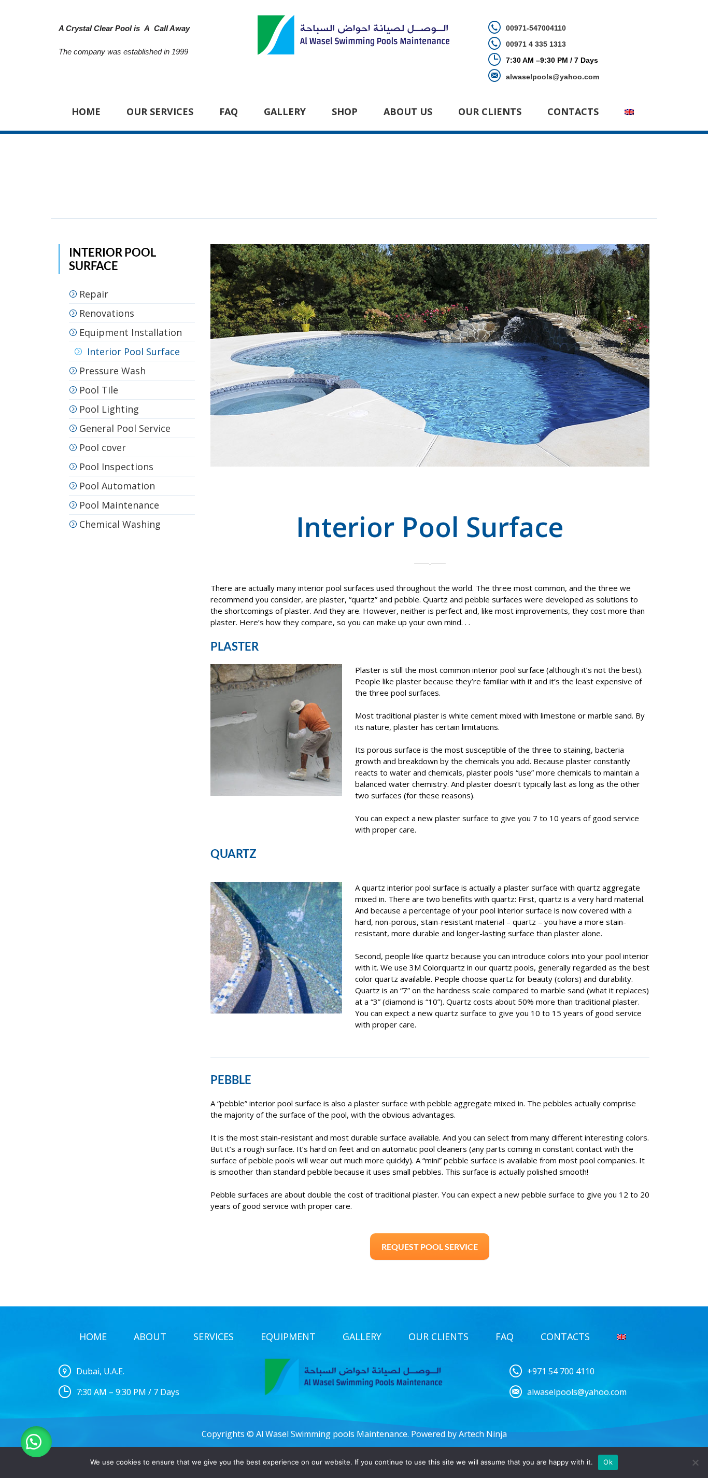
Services (213, 1336)
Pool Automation (117, 486)
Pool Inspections (116, 466)
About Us (408, 111)
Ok (608, 1462)
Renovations (106, 313)
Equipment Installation (130, 332)
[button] (36, 1441)
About (150, 1336)
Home (86, 111)
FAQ (228, 111)
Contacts (573, 111)
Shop (345, 111)
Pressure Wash (112, 370)
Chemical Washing (120, 524)
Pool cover (102, 447)
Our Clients (489, 111)
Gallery (285, 111)
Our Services (159, 111)
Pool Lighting (109, 409)
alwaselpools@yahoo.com (577, 1392)
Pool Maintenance (119, 505)
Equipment (288, 1336)
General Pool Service (125, 428)
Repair (93, 294)
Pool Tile (98, 390)
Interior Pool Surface (133, 351)
